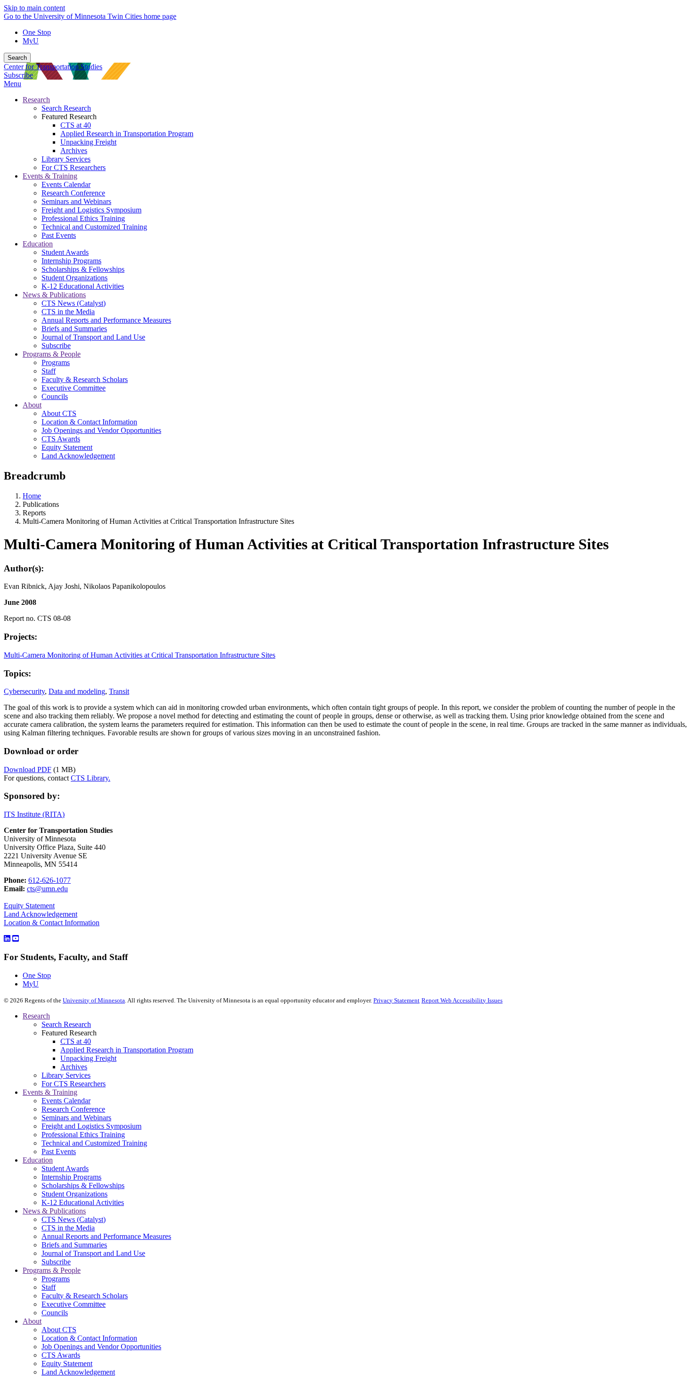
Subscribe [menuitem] (56, 346)
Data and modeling (77, 691)
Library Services (66, 1075)
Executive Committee (73, 1304)
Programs (55, 1279)
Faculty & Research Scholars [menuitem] (84, 379)
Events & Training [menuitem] (50, 176)
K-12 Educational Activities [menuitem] (82, 286)
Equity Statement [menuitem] (66, 447)
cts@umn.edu (47, 889)
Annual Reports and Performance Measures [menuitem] (106, 320)
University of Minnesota (94, 1000)
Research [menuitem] (36, 100)
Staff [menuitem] (48, 371)
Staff (48, 1287)
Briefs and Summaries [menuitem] (74, 329)
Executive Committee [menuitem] (73, 388)
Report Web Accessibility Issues (462, 1000)
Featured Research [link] (69, 117)
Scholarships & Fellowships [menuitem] (82, 269)
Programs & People (52, 1270)
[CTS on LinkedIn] (7, 939)
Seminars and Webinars (76, 1118)
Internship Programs (71, 1177)
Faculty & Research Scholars (84, 1296)
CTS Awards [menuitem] (60, 439)
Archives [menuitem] (73, 151)
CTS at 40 (75, 1041)
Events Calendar (66, 1101)
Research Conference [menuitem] (73, 193)
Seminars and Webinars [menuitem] (76, 201)
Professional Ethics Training (83, 1135)
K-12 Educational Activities (82, 1202)
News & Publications (54, 1211)
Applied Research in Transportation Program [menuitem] (126, 134)
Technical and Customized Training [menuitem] (94, 227)
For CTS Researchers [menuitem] (73, 167)
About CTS (58, 1330)
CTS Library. (90, 778)
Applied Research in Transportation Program (126, 1050)
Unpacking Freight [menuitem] (88, 142)
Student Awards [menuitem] (65, 252)
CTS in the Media (68, 1228)
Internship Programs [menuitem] (71, 261)
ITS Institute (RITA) (34, 814)
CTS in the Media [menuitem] (68, 312)
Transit (119, 691)
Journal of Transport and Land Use (93, 1253)
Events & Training (50, 1092)
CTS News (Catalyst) (73, 1219)
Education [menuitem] (38, 244)
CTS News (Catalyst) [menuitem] (73, 303)
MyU (31, 41)
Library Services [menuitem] (66, 159)
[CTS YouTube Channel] (15, 939)
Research (36, 1016)
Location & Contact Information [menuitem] (89, 422)
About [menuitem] (32, 405)
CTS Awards (60, 1355)
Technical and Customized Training (94, 1143)
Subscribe (18, 75)
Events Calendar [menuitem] (66, 184)
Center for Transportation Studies (53, 67)
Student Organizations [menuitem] (74, 278)
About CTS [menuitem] (58, 413)
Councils (54, 1313)
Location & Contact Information (51, 923)
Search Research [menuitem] (66, 108)
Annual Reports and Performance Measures (106, 1236)
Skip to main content (34, 8)
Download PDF (27, 769)
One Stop (37, 32)
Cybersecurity (24, 691)
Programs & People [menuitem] (52, 354)
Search (17, 57)
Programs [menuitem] (55, 362)
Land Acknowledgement (40, 914)
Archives (73, 1067)
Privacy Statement (396, 1000)
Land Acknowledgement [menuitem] (78, 456)
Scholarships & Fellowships (82, 1185)
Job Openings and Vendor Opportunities (101, 1347)
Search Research (66, 1024)
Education (38, 1160)
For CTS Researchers (73, 1084)
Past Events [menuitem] (58, 235)
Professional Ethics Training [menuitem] (83, 218)
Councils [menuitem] (54, 396)
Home (32, 496)
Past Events (58, 1152)
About (32, 1321)
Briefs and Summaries (74, 1245)
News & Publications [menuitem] (54, 295)
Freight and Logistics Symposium (91, 1126)
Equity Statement (29, 906)
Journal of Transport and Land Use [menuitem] (93, 337)
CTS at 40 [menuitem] (75, 125)
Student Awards (65, 1168)
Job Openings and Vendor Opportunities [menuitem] (101, 430)
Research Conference (73, 1109)
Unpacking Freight (88, 1058)
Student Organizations (74, 1194)
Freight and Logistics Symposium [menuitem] (91, 210)
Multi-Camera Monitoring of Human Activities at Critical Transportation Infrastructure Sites (139, 655)
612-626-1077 (49, 880)
